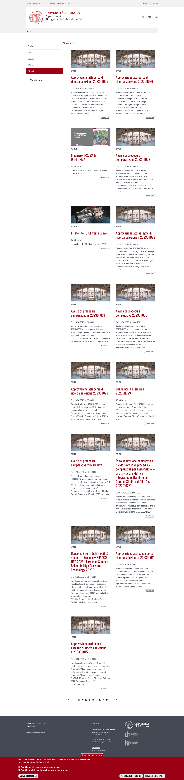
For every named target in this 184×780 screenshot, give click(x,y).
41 (86, 700)
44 (96, 700)
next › (114, 700)
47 (107, 700)
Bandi (31, 52)
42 (89, 700)
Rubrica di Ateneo (64, 4)
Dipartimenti (38, 4)
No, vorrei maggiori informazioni (33, 762)
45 (100, 700)
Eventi (31, 65)
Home (28, 31)
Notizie (31, 71)
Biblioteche (50, 4)
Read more (105, 118)
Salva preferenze (28, 776)
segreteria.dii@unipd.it (99, 749)
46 (103, 700)
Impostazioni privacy (92, 755)
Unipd (28, 4)
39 (79, 700)
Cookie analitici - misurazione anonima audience (45, 770)
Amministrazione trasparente (35, 732)
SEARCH (153, 22)
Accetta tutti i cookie (131, 776)
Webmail (145, 4)
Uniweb (155, 4)
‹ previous (72, 700)
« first (68, 700)
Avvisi (31, 59)
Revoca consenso (154, 776)
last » (117, 700)
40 (82, 700)
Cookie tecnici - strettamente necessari (40, 767)
